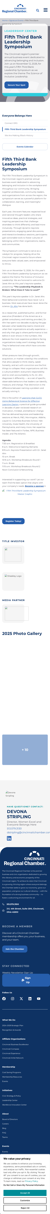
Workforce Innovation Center (14, 1105)
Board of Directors (10, 1119)
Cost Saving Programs (11, 1072)
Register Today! (13, 521)
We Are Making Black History (19, 135)
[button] (37, 10)
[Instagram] (12, 998)
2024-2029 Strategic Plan (12, 1025)
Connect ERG (11, 123)
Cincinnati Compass (10, 1049)
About (5, 1114)
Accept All (25, 1193)
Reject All (25, 1208)
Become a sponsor (34, 486)
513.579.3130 (14, 828)
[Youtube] (38, 998)
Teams (5, 1137)
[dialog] (25, 1184)
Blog (4, 1128)
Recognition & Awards (11, 1030)
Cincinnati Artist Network (12, 1058)
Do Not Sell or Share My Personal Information (23, 1185)
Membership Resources (12, 1077)
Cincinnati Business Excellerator (15, 1044)
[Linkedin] (30, 998)
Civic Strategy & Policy (11, 1096)
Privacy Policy (31, 1181)
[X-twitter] (21, 998)
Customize (25, 1200)
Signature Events (16, 20)
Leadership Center (10, 1100)
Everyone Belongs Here (17, 115)
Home (5, 20)
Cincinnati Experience (11, 1053)
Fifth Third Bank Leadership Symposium (25, 129)
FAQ (4, 1133)
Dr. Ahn (14, 306)
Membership (8, 1067)
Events (5, 1081)
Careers (5, 1124)
